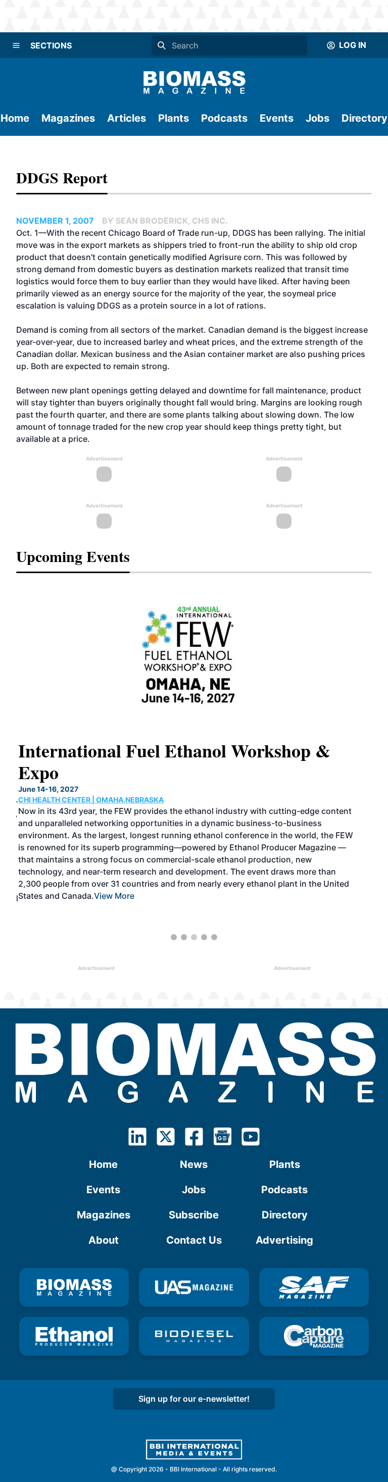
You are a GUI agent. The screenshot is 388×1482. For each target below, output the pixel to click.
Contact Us (194, 1240)
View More (112, 896)
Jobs (317, 118)
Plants (173, 118)
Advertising (284, 1240)
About (103, 1240)
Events (277, 118)
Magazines (68, 118)
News (194, 1164)
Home (15, 118)
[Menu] (16, 45)
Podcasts (224, 118)
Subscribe (194, 1215)
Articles (126, 118)
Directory (364, 118)
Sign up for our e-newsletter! (194, 1399)
